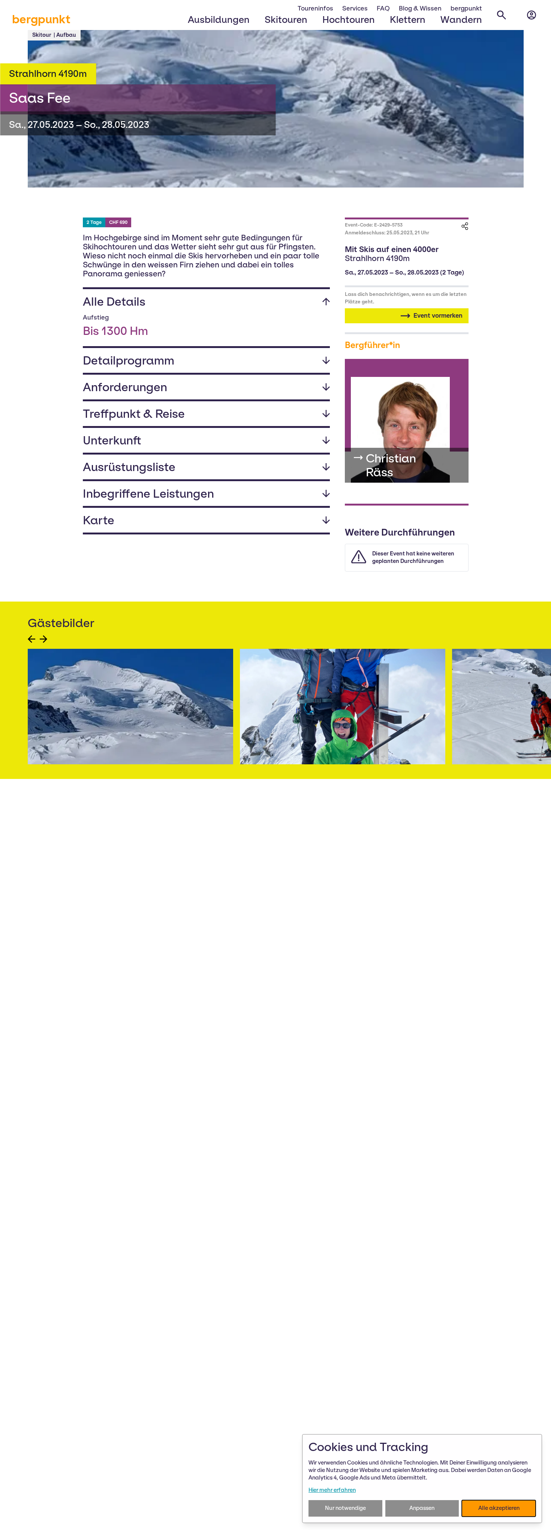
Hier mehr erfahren (332, 1490)
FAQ (383, 8)
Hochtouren (348, 19)
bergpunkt (41, 19)
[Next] (43, 639)
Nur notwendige (345, 1508)
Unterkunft (112, 440)
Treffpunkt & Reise (134, 413)
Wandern (461, 19)
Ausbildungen (219, 19)
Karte (98, 520)
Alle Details (114, 301)
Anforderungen (125, 387)
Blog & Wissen (420, 8)
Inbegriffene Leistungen (148, 493)
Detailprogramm (128, 360)
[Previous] (31, 639)
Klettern (407, 19)
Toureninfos (315, 8)
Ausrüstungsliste (129, 467)
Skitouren (286, 19)
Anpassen (421, 1508)
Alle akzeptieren (499, 1508)
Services (355, 8)
